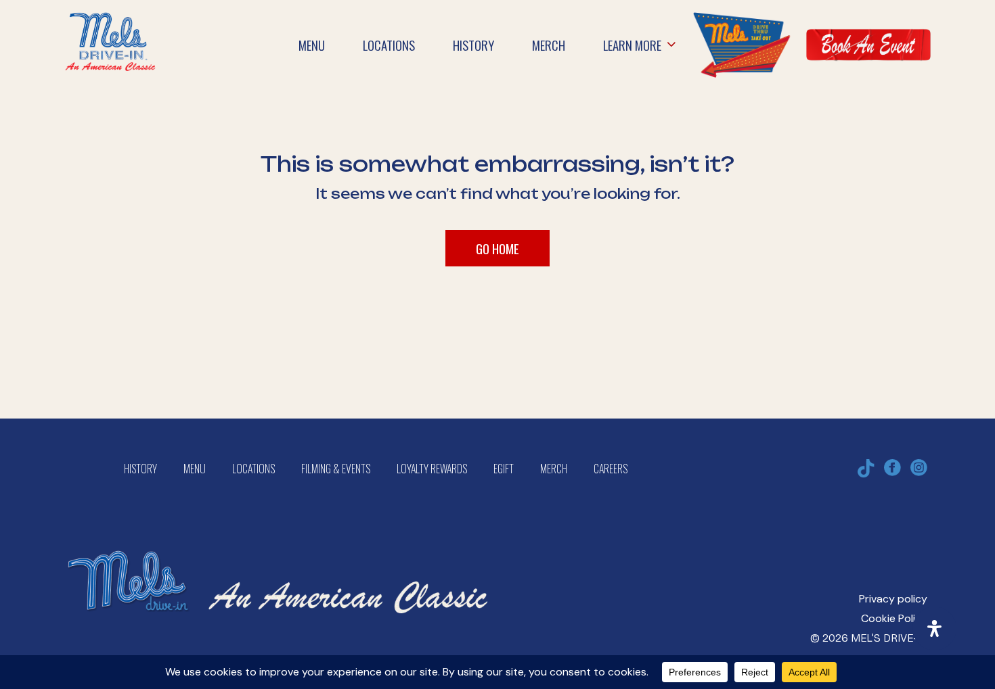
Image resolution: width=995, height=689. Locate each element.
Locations (253, 468)
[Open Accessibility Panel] (934, 628)
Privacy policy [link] (893, 599)
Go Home (497, 248)
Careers (610, 468)
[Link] (741, 44)
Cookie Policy (894, 618)
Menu (194, 468)
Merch (553, 468)
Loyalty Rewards (432, 468)
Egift (503, 468)
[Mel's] (277, 537)
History (140, 468)
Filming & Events (335, 468)
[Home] (110, 21)
